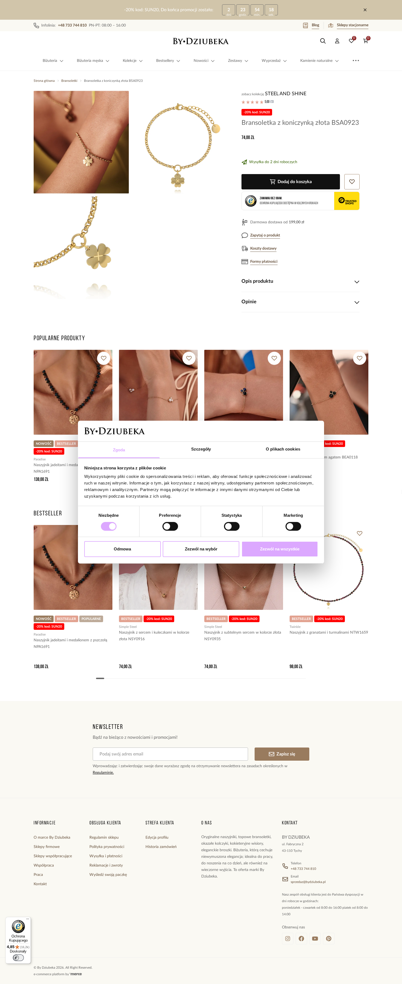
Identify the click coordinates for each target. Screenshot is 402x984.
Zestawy (235, 61)
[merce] (76, 974)
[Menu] (27, 920)
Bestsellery (165, 61)
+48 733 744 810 (303, 868)
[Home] (201, 41)
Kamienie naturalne (316, 61)
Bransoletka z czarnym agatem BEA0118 (324, 457)
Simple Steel (128, 626)
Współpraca (44, 865)
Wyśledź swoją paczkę (108, 875)
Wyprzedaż (271, 61)
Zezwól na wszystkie (279, 549)
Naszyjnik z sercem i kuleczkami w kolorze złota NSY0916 (154, 636)
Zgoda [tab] (119, 450)
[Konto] (337, 41)
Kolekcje (129, 61)
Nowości (201, 61)
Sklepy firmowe (47, 847)
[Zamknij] (365, 10)
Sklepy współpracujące (53, 856)
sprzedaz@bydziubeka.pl (308, 882)
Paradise (40, 459)
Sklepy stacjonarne (352, 25)
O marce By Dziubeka (52, 837)
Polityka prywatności (106, 847)
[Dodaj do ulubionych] (103, 358)
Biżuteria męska (90, 61)
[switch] (170, 526)
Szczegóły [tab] (201, 449)
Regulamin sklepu (104, 837)
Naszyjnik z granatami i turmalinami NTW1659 (329, 632)
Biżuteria (50, 61)
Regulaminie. (103, 773)
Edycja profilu (156, 837)
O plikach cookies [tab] (283, 449)
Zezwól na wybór (201, 549)
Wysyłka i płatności (105, 856)
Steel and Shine (285, 93)
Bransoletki (69, 80)
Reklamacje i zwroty (106, 865)
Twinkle (295, 626)
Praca (38, 875)
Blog (315, 25)
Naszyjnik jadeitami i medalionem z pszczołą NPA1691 (70, 468)
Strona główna (44, 80)
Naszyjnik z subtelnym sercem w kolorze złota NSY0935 (242, 636)
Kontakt (40, 884)
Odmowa (122, 549)
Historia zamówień (161, 847)
